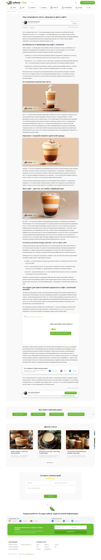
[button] (93, 414)
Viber (65, 370)
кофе (59, 34)
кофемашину (66, 346)
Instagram (14, 521)
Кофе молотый (37, 414)
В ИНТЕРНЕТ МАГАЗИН (88, 2)
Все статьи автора (70, 392)
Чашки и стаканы (56, 414)
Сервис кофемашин (13, 546)
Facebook (25, 521)
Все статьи (49, 462)
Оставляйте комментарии (68, 395)
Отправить (50, 496)
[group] (51, 329)
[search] (32, 3)
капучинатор (74, 299)
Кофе (14, 7)
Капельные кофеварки (75, 414)
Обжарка (33, 7)
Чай (23, 7)
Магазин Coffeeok (13, 544)
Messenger (55, 370)
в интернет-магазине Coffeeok (66, 309)
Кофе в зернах (19, 414)
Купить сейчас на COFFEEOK (59, 333)
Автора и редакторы (26, 544)
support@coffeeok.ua (29, 554)
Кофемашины (68, 7)
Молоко (35, 60)
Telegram (74, 370)
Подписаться (71, 531)
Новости (55, 7)
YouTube (36, 521)
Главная (8, 11)
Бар (90, 7)
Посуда (80, 7)
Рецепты (44, 7)
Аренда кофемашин (13, 549)
